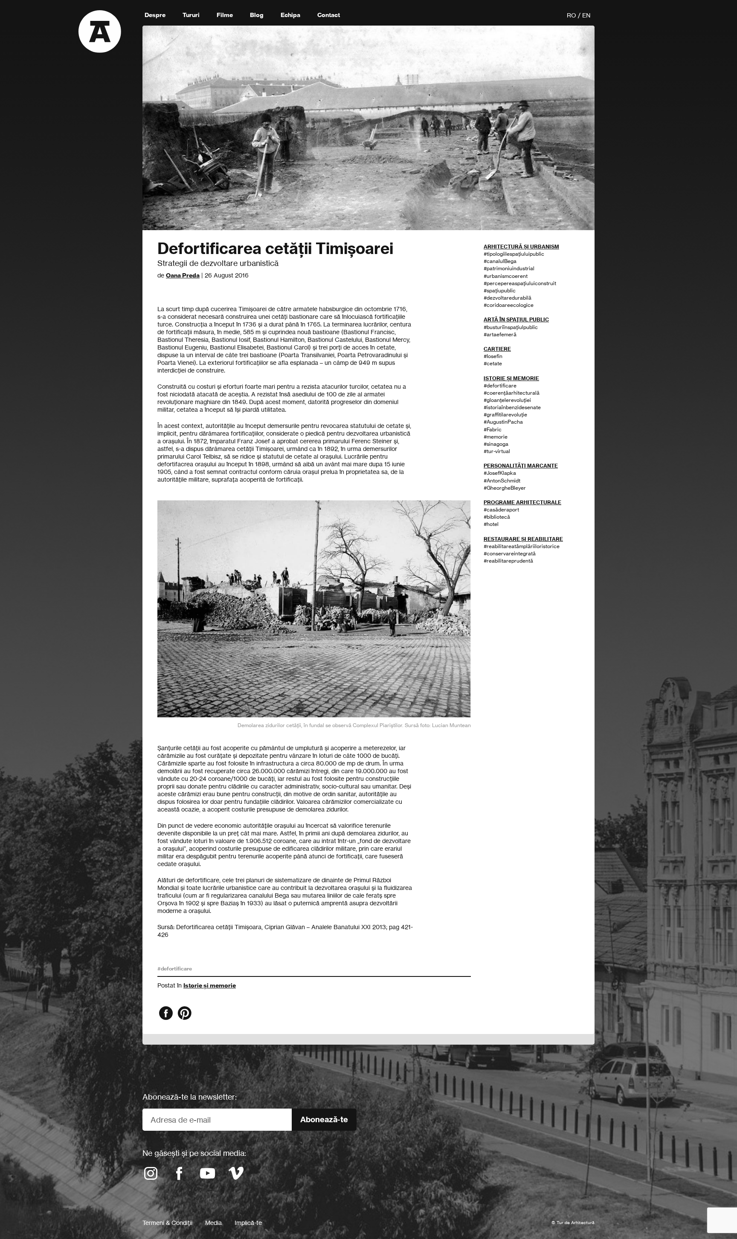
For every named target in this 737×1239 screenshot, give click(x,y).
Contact (328, 15)
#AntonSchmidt (502, 480)
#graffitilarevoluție (505, 414)
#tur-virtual (497, 451)
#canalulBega (500, 261)
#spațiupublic (500, 290)
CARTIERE (497, 349)
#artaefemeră (500, 334)
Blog (257, 15)
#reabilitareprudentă (508, 560)
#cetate (493, 363)
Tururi (191, 15)
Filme (225, 15)
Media (213, 1222)
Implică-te (248, 1222)
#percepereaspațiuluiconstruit (520, 283)
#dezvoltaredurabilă (507, 298)
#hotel (491, 524)
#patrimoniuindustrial (509, 268)
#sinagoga (496, 444)
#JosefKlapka (500, 473)
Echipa (290, 15)
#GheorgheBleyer (505, 488)
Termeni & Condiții (167, 1222)
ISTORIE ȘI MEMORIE (511, 378)
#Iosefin (493, 356)
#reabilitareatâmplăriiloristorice (522, 546)
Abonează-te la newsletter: (189, 1096)
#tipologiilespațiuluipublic (514, 254)
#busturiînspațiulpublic (511, 327)
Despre (155, 15)
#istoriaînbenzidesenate (512, 407)
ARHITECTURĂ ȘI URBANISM (521, 246)
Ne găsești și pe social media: (194, 1153)
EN (586, 15)
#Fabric (493, 429)
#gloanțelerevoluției (507, 400)
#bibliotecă (497, 517)
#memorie (496, 436)
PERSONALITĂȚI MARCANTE (521, 465)
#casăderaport (501, 509)
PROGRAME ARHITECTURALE (522, 502)
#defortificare (174, 968)
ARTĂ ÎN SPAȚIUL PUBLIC (516, 319)
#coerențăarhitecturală (512, 393)
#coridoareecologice (509, 305)
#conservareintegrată (510, 553)
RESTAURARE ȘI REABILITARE (523, 539)
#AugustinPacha (503, 422)
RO (571, 15)
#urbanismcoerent (506, 276)
